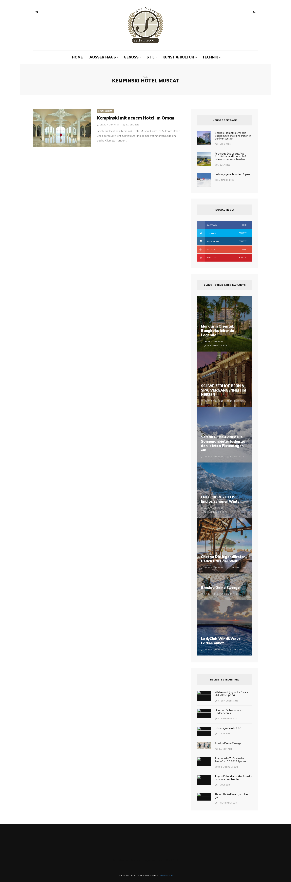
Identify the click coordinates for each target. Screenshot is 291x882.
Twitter (226, 233)
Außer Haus (102, 57)
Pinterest (226, 257)
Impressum (166, 875)
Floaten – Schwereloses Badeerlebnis (229, 711)
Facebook (226, 225)
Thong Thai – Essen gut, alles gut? (231, 796)
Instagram (226, 241)
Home (77, 57)
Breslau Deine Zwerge (220, 587)
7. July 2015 (223, 785)
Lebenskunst (105, 111)
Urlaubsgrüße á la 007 (228, 728)
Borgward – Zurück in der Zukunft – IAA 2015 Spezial (230, 760)
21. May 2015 (223, 733)
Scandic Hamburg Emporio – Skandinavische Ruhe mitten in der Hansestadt (233, 135)
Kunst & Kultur (178, 57)
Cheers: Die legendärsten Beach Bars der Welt (223, 558)
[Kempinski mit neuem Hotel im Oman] (62, 128)
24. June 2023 (225, 749)
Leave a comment (109, 124)
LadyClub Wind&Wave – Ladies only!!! (222, 640)
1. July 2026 (223, 165)
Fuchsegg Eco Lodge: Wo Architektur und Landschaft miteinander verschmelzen (231, 156)
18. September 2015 (227, 767)
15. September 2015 (227, 700)
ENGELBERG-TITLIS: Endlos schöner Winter (221, 499)
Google (226, 249)
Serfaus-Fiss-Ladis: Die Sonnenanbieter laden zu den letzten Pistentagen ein (223, 443)
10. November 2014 (227, 718)
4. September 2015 (227, 803)
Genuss (131, 57)
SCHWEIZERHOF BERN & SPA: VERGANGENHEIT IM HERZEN (223, 390)
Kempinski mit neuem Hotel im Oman (135, 118)
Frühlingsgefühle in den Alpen (232, 174)
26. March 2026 (225, 180)
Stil (150, 57)
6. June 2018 (132, 124)
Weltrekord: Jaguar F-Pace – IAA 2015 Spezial (231, 694)
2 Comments (211, 594)
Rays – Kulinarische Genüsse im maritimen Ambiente (233, 778)
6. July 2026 (224, 144)
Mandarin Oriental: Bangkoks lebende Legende (217, 330)
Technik (210, 57)
